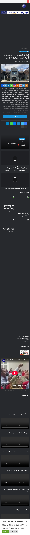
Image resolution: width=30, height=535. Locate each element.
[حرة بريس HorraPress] (24, 6)
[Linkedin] (8, 85)
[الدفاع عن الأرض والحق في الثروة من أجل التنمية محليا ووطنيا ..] (22, 277)
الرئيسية (26, 48)
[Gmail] (20, 85)
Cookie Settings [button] (14, 531)
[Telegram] (23, 85)
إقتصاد (22, 48)
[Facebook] (2, 85)
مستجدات (22, 51)
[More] (26, 85)
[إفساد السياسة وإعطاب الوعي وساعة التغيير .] (22, 204)
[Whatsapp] (11, 85)
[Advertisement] (15, 32)
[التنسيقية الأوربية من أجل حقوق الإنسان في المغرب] (7, 223)
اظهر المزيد (15, 116)
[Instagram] (14, 85)
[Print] (17, 85)
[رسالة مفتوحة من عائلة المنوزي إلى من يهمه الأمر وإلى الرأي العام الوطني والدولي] (7, 200)
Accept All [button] (5, 531)
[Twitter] (5, 85)
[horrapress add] (15, 12)
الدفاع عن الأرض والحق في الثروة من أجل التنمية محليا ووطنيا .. (23, 338)
